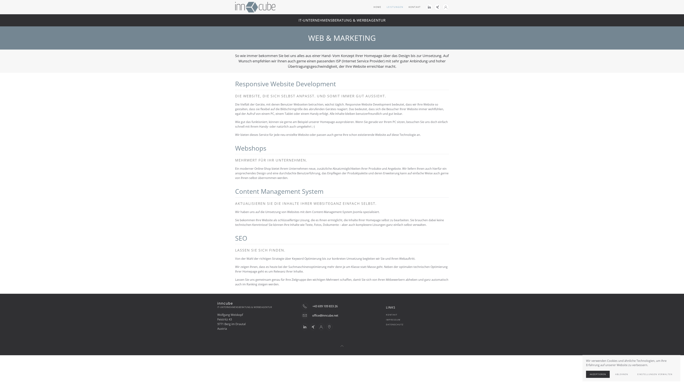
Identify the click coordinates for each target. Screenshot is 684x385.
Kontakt (415, 7)
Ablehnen (621, 374)
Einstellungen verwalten (654, 374)
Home (377, 7)
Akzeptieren (598, 374)
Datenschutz (394, 324)
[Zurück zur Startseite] (255, 7)
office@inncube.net (325, 315)
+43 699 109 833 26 (325, 306)
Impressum (393, 319)
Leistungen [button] (395, 7)
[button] (342, 346)
